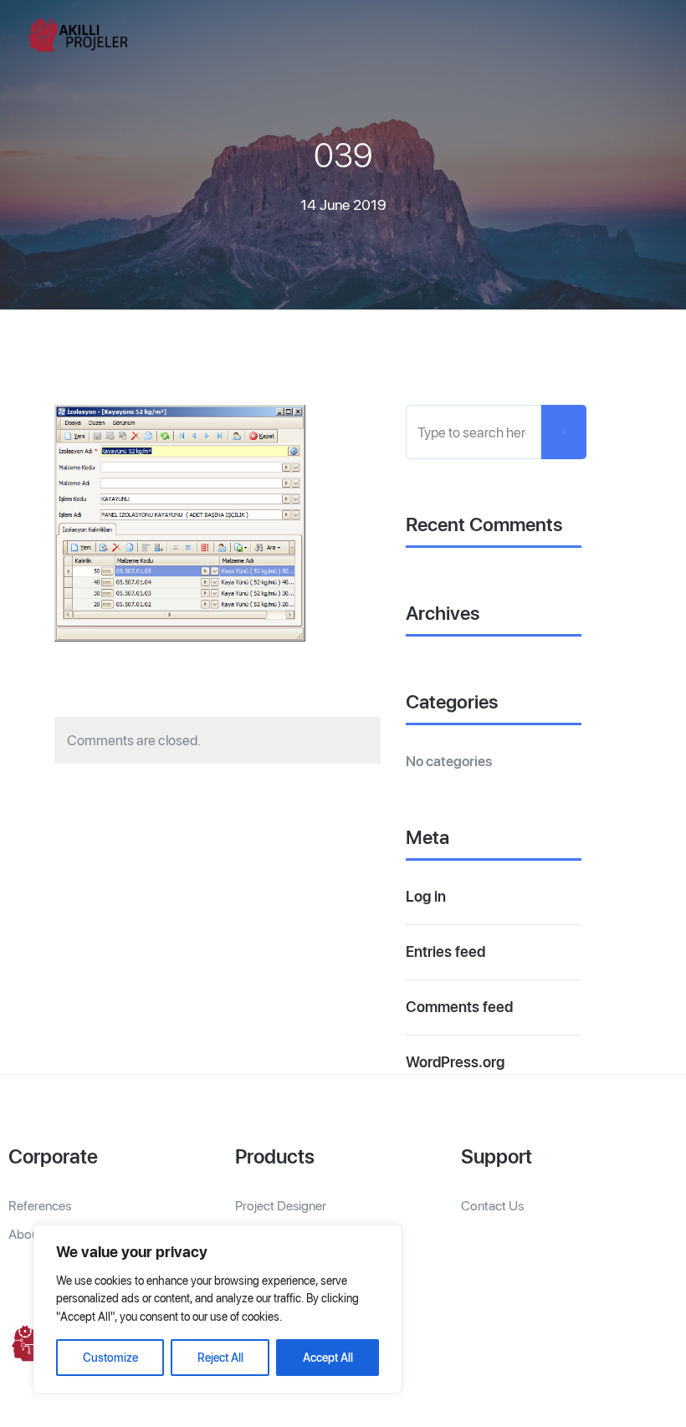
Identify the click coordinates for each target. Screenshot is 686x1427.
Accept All (328, 1357)
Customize (110, 1357)
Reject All (220, 1357)
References (39, 1206)
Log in (426, 896)
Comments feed (459, 1006)
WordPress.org (455, 1062)
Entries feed (445, 951)
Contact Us (492, 1206)
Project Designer (280, 1206)
